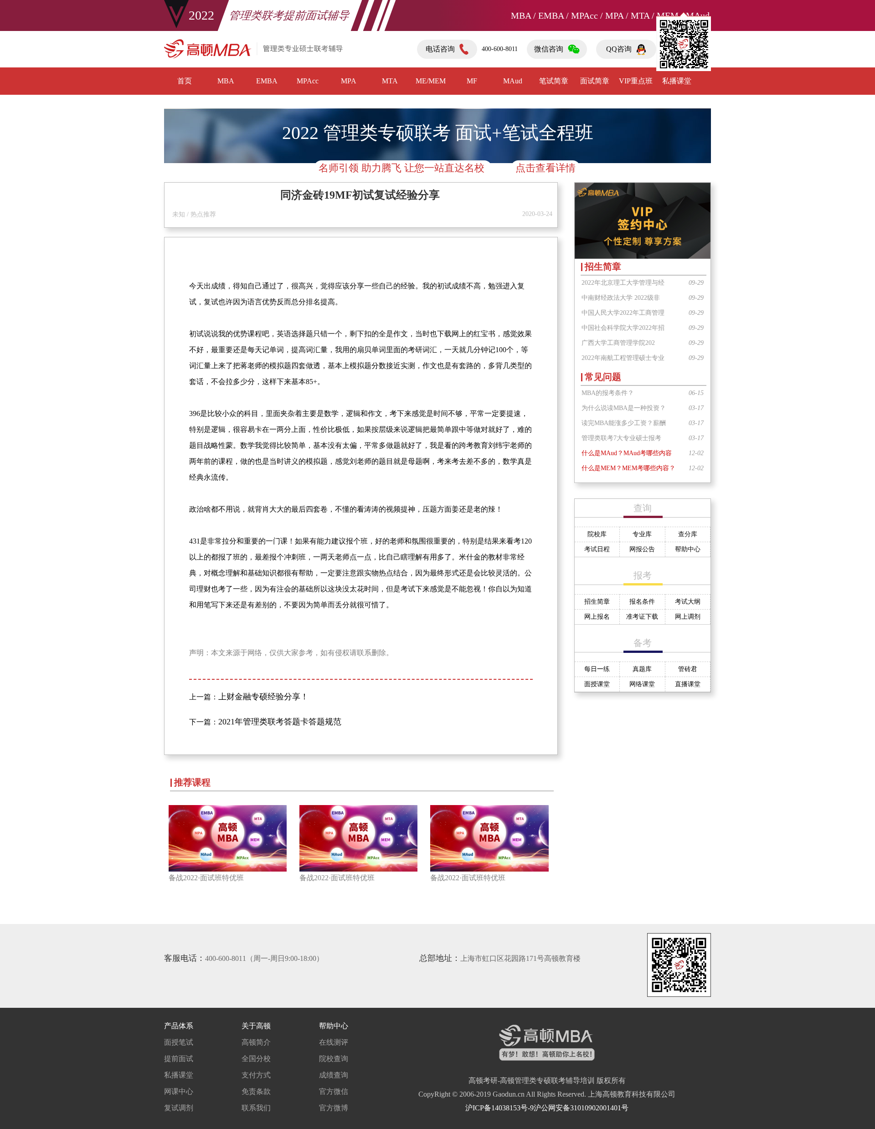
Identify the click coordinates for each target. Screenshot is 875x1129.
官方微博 (333, 1108)
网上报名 (597, 616)
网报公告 (642, 549)
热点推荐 (203, 214)
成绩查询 (333, 1075)
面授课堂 (597, 684)
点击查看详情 (545, 168)
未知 (178, 214)
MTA (390, 81)
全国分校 (256, 1058)
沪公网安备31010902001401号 (581, 1108)
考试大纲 (687, 601)
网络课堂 (642, 684)
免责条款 (256, 1091)
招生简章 (597, 601)
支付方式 (256, 1075)
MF (472, 81)
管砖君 (687, 669)
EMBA (267, 81)
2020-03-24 (537, 213)
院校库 (597, 534)
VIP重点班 (636, 81)
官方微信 (333, 1091)
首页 (184, 81)
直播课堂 (687, 684)
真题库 (642, 669)
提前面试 (178, 1058)
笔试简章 (553, 81)
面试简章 (594, 81)
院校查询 (333, 1058)
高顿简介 (256, 1042)
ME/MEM (431, 81)
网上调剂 (687, 616)
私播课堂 (178, 1075)
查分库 (687, 534)
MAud (512, 81)
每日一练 (597, 669)
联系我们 (256, 1108)
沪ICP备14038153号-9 (499, 1108)
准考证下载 (642, 616)
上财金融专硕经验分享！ (263, 696)
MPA (348, 81)
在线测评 (333, 1042)
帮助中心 (687, 549)
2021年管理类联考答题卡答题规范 (279, 721)
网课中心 (178, 1091)
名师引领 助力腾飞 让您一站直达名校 (403, 168)
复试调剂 (178, 1108)
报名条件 (642, 601)
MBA (225, 81)
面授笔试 (178, 1042)
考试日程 (597, 549)
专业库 (642, 534)
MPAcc (308, 81)
